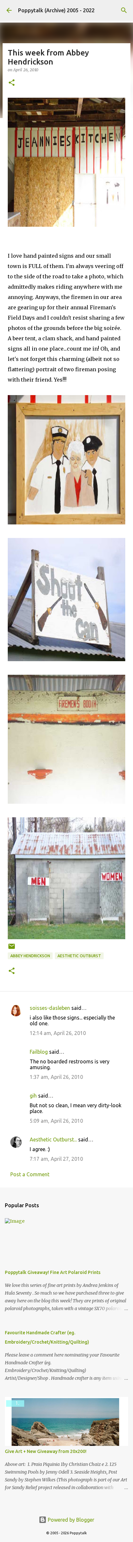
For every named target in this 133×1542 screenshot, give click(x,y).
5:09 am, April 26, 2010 (56, 1121)
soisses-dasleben (50, 1008)
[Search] (124, 10)
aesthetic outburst (79, 956)
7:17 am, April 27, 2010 (56, 1159)
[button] (11, 83)
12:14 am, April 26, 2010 (58, 1033)
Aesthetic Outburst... (53, 1139)
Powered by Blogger (70, 1520)
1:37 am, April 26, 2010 (56, 1077)
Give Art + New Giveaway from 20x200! (46, 1451)
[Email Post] (11, 949)
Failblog (39, 1052)
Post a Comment (29, 1174)
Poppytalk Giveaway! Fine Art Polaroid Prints (52, 1272)
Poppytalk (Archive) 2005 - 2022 (56, 10)
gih (33, 1096)
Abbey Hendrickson (30, 956)
